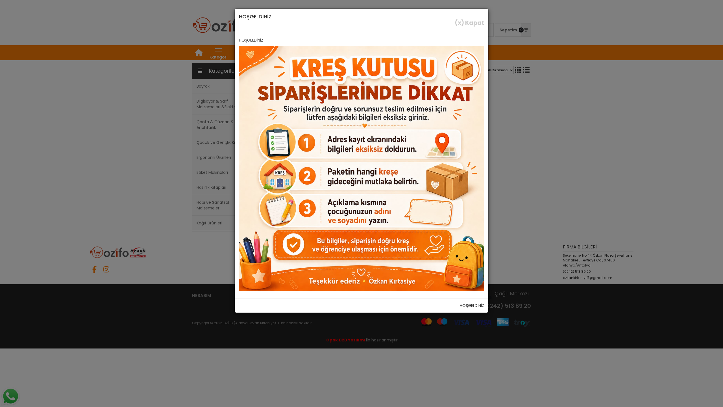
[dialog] (361, 203)
